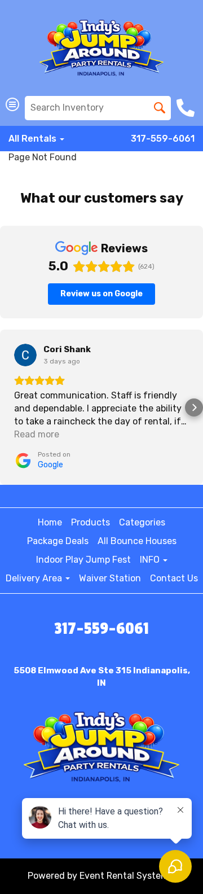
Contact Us (174, 578)
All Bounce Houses (137, 541)
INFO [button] (151, 559)
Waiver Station (110, 578)
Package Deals (58, 541)
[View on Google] (25, 355)
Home (50, 522)
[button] (9, 407)
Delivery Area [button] (35, 578)
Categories (142, 522)
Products (90, 522)
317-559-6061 (163, 138)
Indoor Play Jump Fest (83, 559)
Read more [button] (36, 434)
